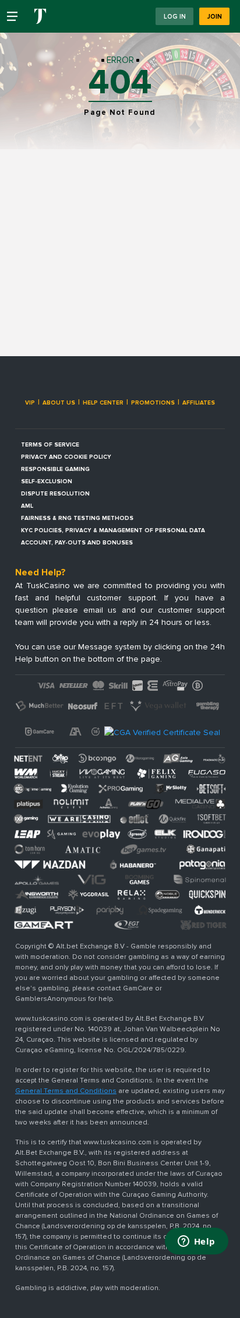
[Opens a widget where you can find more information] (196, 1242)
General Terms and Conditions (66, 1091)
